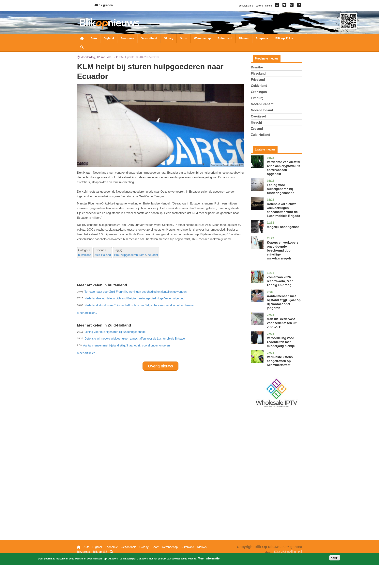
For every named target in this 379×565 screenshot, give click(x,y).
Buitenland (225, 38)
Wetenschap (202, 38)
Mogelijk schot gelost (283, 227)
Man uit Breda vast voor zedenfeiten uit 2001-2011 (281, 323)
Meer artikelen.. (87, 312)
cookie (259, 5)
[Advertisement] (160, 304)
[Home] (109, 23)
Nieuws (244, 38)
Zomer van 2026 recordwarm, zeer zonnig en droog (280, 281)
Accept (334, 557)
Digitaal (109, 38)
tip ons (268, 5)
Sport (183, 38)
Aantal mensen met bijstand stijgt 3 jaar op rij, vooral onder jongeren (126, 345)
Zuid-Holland (103, 254)
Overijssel (258, 116)
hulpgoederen (129, 254)
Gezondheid (149, 38)
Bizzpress (262, 38)
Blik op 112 (283, 38)
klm (116, 254)
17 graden (105, 5)
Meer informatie (209, 558)
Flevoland (258, 73)
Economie (127, 38)
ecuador (153, 254)
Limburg (257, 98)
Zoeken (82, 47)
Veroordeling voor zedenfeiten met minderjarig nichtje (281, 342)
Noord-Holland (262, 110)
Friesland (258, 79)
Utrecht (256, 122)
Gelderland (259, 85)
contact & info (246, 5)
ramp (142, 254)
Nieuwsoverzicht (82, 38)
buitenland (84, 254)
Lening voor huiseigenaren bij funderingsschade (280, 189)
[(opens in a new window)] (277, 5)
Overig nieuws (160, 366)
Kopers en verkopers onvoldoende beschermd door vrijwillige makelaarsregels (282, 250)
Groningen (259, 92)
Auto (93, 38)
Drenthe (257, 67)
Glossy (168, 38)
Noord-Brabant (262, 104)
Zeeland (257, 128)
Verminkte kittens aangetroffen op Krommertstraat (280, 361)
